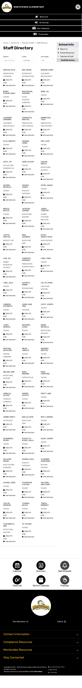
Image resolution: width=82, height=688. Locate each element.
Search (6, 56)
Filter (24, 56)
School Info (15, 43)
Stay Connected (13, 657)
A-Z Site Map (53, 672)
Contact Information (16, 634)
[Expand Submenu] (58, 49)
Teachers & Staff (28, 43)
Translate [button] (43, 34)
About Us (63, 49)
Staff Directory (42, 43)
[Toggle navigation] (78, 7)
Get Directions (19, 621)
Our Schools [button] (43, 28)
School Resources (67, 53)
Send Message (10, 85)
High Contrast (53, 669)
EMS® (32, 671)
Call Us (60, 621)
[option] (17, 565)
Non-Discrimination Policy (57, 667)
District (44, 17)
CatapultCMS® (23, 671)
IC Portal (44, 23)
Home (5, 43)
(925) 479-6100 (8, 81)
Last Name (44, 56)
